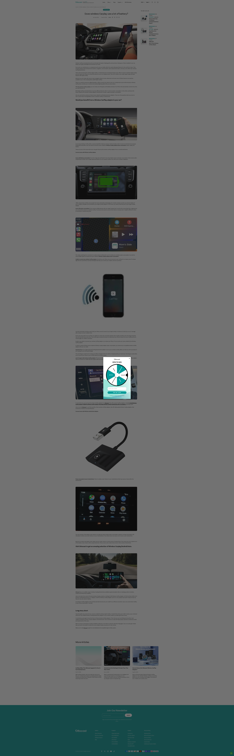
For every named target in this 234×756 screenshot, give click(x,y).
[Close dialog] (129, 358)
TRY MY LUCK (117, 392)
